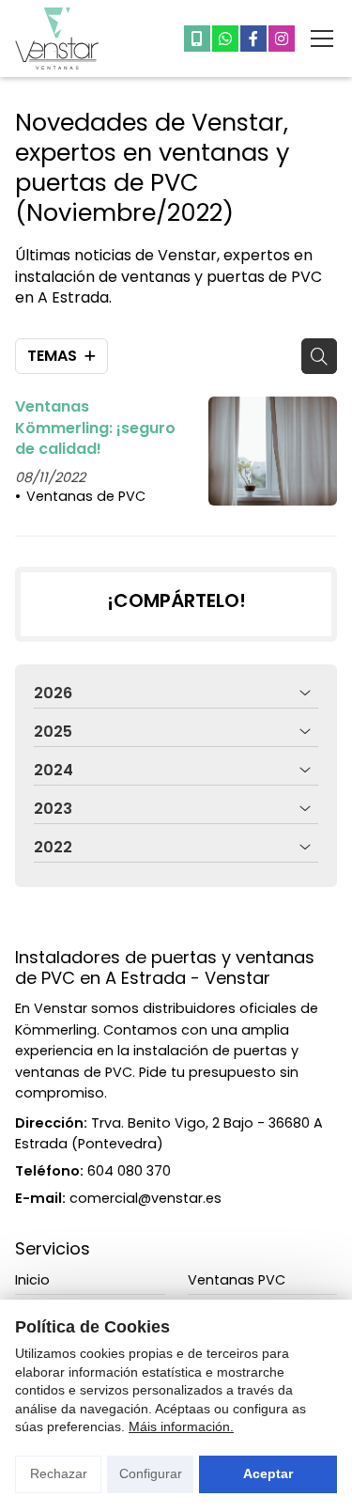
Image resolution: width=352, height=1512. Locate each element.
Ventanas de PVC (85, 496)
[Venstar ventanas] (57, 39)
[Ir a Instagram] (281, 38)
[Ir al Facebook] (253, 38)
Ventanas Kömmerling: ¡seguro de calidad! (95, 428)
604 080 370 (129, 1170)
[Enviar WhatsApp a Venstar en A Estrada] (225, 38)
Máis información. (181, 1426)
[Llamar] (197, 38)
